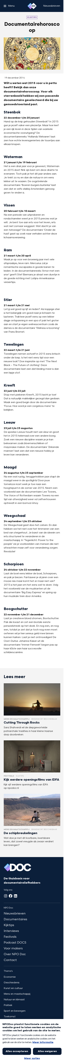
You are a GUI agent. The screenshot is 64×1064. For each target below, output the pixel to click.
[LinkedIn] (15, 896)
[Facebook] (10, 896)
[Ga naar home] (32, 6)
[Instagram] (5, 896)
